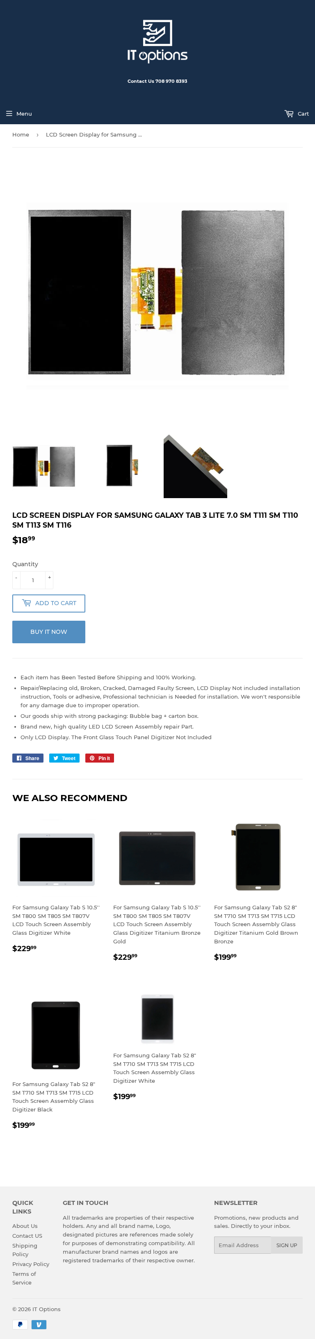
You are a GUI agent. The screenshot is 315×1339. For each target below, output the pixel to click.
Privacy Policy (30, 1264)
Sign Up (286, 1245)
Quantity (25, 564)
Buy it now (48, 631)
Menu (24, 113)
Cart (302, 113)
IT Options (46, 1309)
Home (20, 134)
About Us (25, 1226)
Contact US (27, 1235)
